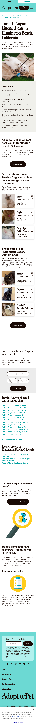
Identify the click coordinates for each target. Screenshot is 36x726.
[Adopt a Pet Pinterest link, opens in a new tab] (16, 663)
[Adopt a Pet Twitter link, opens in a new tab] (12, 663)
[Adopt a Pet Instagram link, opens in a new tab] (25, 663)
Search (18, 388)
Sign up (24, 7)
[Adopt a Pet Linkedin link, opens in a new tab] (28, 663)
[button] (32, 196)
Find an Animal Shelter (18, 502)
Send (28, 643)
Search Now (18, 164)
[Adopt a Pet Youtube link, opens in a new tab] (20, 663)
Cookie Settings (18, 722)
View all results (18, 325)
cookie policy (16, 716)
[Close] (33, 710)
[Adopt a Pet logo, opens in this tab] (18, 698)
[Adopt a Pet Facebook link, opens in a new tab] (8, 663)
